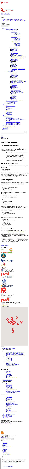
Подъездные (14, 94)
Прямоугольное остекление (12, 364)
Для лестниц (14, 66)
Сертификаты (9, 108)
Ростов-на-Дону (13, 20)
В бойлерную (14, 87)
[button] (7, 320)
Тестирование (9, 117)
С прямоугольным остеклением (18, 56)
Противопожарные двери (12, 29)
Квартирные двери (10, 103)
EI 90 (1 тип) (14, 32)
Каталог (5, 28)
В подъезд (13, 64)
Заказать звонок (4, 25)
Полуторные (17, 35)
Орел (9, 20)
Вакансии (8, 113)
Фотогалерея (9, 114)
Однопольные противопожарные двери (15, 352)
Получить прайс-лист (5, 24)
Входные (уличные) (15, 90)
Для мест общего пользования (13, 377)
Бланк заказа (9, 112)
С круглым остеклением (16, 55)
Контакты (5, 129)
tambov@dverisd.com (5, 14)
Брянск (4, 19)
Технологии (6, 115)
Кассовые (13, 93)
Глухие (7, 366)
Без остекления (14, 59)
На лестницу (9, 375)
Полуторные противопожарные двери (15, 354)
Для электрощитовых (16, 91)
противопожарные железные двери (16, 231)
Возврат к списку (5, 245)
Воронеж (8, 19)
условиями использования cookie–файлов (10, 462)
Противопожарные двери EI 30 (13, 122)
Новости (5, 125)
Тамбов (22, 20)
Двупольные (17, 34)
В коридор (13, 62)
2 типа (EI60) (9, 359)
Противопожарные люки (11, 101)
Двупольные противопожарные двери (14, 353)
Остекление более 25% (11, 365)
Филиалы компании (10, 106)
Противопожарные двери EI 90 (13, 124)
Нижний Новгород (7, 446)
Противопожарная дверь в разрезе (14, 118)
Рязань (18, 20)
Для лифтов (14, 67)
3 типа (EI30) (9, 360)
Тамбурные (14, 96)
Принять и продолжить (8, 466)
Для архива (8, 374)
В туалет (13, 97)
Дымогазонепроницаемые (17, 92)
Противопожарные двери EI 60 (13, 123)
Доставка (8, 109)
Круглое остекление (10, 363)
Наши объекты (9, 111)
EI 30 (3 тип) (14, 42)
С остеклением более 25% (17, 58)
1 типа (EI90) (9, 358)
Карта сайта (6, 417)
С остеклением (14, 60)
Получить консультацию (6, 423)
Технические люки (10, 102)
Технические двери (10, 71)
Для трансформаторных (16, 99)
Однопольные (17, 33)
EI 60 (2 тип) (14, 37)
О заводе (5, 104)
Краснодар (13, 19)
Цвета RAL (8, 120)
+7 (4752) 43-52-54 (5, 13)
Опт (7, 107)
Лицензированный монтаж (9, 127)
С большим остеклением (17, 82)
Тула (25, 20)
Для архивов (14, 65)
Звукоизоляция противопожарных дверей (15, 119)
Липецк (17, 19)
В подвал (13, 88)
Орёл (4, 450)
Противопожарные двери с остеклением (15, 355)
